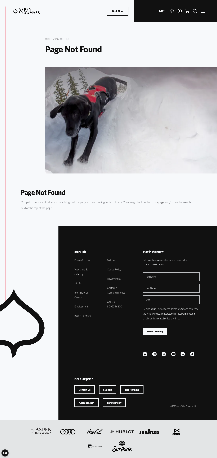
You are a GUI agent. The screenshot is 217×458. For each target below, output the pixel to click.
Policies (111, 260)
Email (148, 299)
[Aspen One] (40, 432)
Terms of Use (177, 308)
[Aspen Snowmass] (26, 11)
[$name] (145, 354)
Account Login (86, 402)
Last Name (151, 288)
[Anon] (176, 432)
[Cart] (187, 11)
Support (107, 389)
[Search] (195, 11)
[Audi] (67, 432)
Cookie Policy (114, 269)
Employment (81, 306)
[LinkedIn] (183, 354)
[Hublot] (122, 432)
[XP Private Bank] (95, 446)
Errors (55, 39)
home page (157, 202)
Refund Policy (114, 402)
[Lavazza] (149, 432)
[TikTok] (192, 354)
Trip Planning (132, 389)
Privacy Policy (114, 278)
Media (77, 283)
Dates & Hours (82, 260)
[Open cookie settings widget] (5, 453)
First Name (151, 276)
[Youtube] (173, 354)
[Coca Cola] (95, 432)
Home (47, 39)
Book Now (117, 11)
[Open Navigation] (203, 11)
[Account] (180, 11)
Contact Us (84, 389)
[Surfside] (122, 446)
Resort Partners (82, 315)
